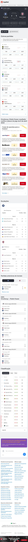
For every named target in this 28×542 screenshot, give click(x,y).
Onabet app (18, 465)
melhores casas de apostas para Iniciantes (7, 471)
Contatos (17, 504)
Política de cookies (19, 508)
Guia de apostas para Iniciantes (6, 512)
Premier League (20, 5)
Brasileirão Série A (19, 496)
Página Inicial (4, 5)
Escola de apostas (5, 504)
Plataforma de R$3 (5, 494)
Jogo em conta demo (6, 514)
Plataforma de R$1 (5, 490)
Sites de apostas (5, 463)
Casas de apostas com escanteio (6, 466)
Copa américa (18, 492)
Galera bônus (18, 479)
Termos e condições (20, 510)
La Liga (16, 499)
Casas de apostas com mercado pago (6, 482)
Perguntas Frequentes (6, 518)
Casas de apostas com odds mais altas (6, 479)
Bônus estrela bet (19, 476)
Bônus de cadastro (19, 472)
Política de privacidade (20, 506)
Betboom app (18, 469)
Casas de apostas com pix (6, 476)
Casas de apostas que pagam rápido (6, 473)
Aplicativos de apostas (20, 463)
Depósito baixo (5, 488)
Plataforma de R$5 (5, 496)
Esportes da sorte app (20, 470)
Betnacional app (19, 467)
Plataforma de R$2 (5, 492)
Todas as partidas (19, 488)
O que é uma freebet (6, 516)
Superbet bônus (19, 478)
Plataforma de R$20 (6, 499)
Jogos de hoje (18, 490)
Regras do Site (18, 513)
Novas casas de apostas (7, 468)
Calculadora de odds (6, 506)
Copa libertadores (19, 494)
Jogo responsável (19, 512)
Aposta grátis (18, 474)
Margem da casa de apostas (6, 509)
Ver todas (5, 193)
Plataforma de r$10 (6, 497)
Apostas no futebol (12, 5)
